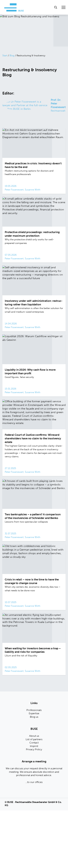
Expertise (34, 713)
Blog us (34, 716)
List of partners (34, 739)
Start (4, 55)
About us (34, 735)
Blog (11, 55)
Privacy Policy (34, 749)
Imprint (34, 746)
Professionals (34, 710)
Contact (34, 742)
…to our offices (34, 782)
